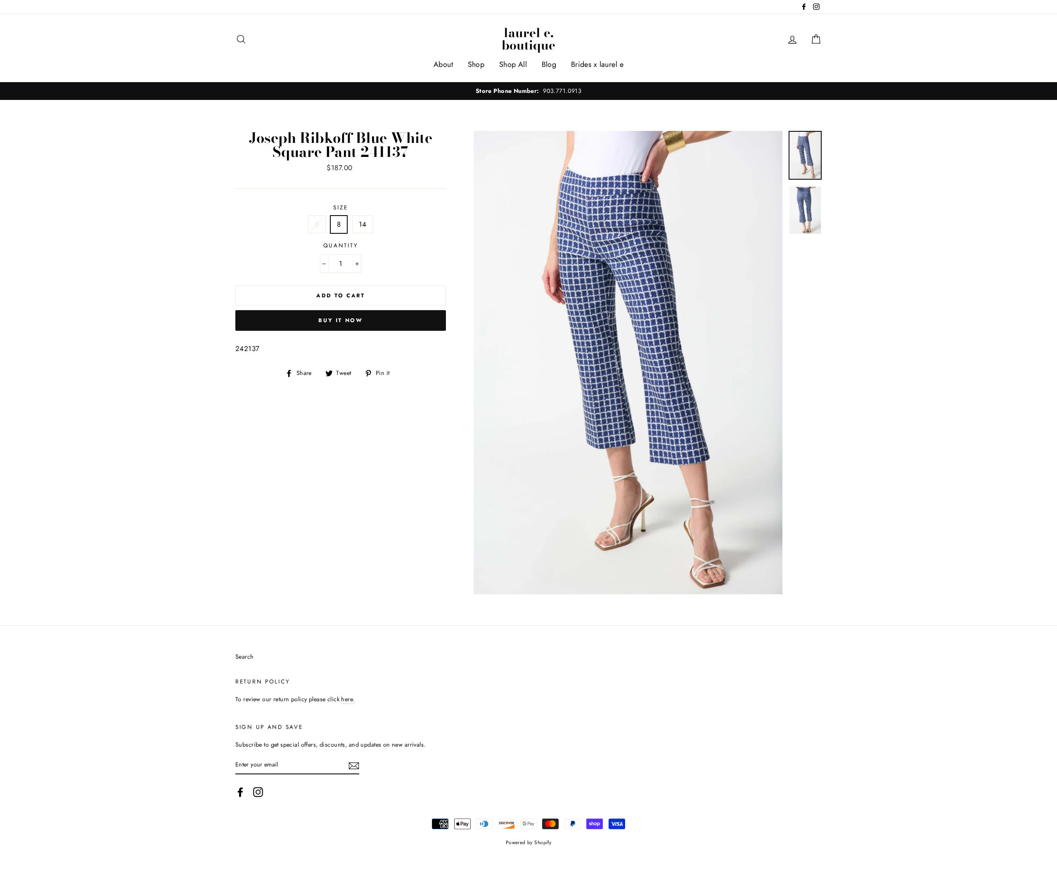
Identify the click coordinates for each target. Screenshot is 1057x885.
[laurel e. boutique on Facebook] (240, 792)
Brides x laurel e (597, 64)
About (443, 64)
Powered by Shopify (529, 842)
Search (244, 656)
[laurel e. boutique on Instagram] (258, 792)
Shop (476, 64)
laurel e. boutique (528, 39)
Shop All (513, 64)
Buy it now (340, 320)
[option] (528, 91)
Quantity (340, 245)
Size (340, 207)
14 (363, 224)
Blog (549, 64)
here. (347, 699)
